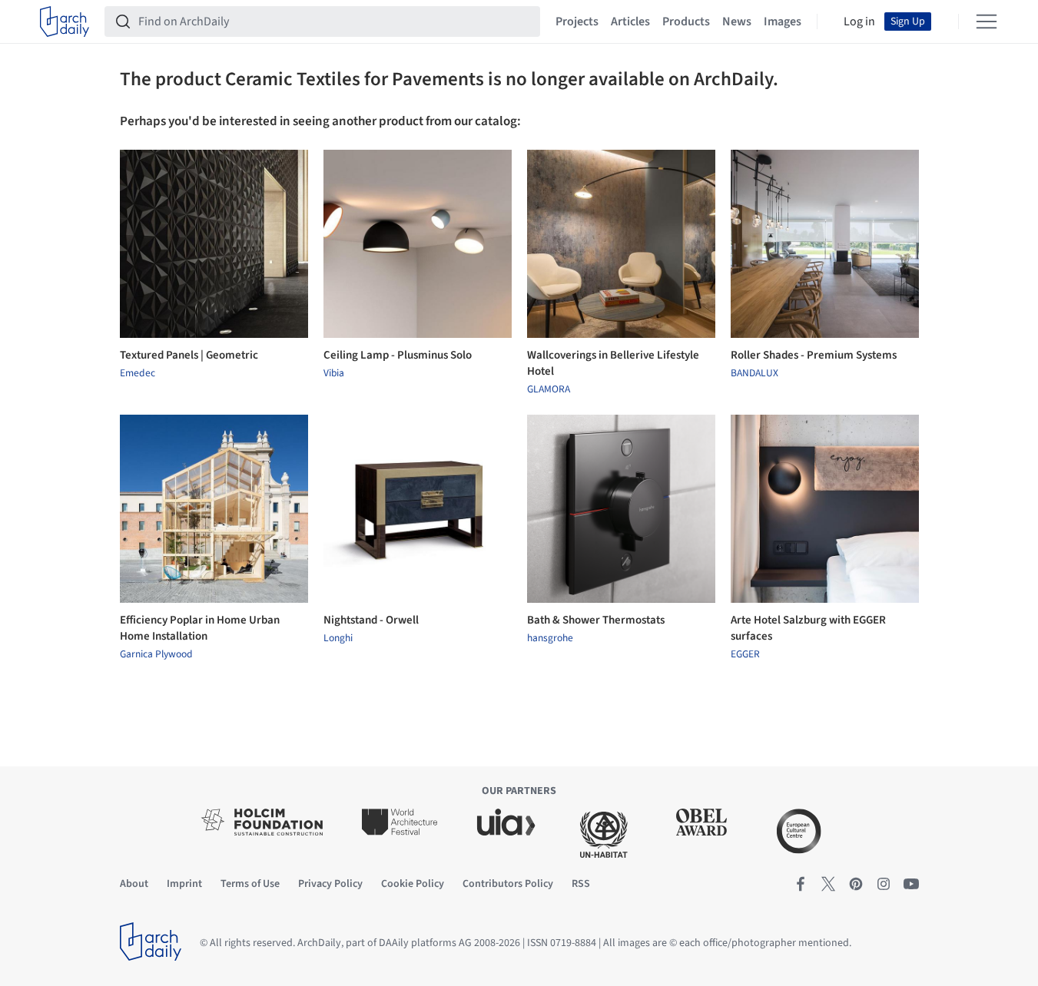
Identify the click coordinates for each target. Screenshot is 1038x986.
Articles (630, 21)
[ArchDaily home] (64, 21)
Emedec (137, 373)
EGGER (745, 654)
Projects (577, 21)
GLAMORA (548, 389)
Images (782, 21)
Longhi (338, 638)
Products (686, 21)
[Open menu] (986, 21)
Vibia (333, 373)
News (736, 21)
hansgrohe (550, 638)
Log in (859, 21)
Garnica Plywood (156, 654)
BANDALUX (754, 373)
